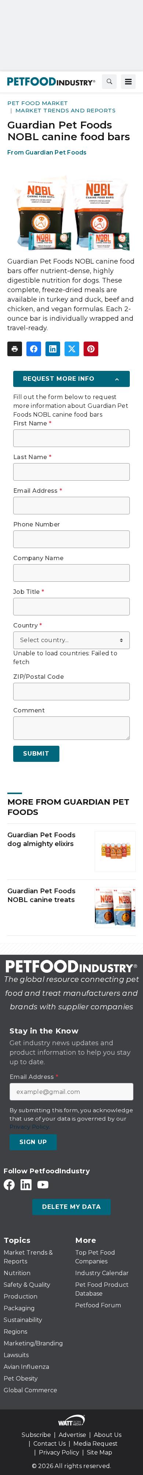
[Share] (33, 349)
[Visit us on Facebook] (9, 1184)
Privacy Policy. (30, 1126)
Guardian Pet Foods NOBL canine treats (41, 895)
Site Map (99, 1452)
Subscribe (36, 1434)
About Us (107, 1434)
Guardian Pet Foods (56, 152)
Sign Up (33, 1142)
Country (27, 626)
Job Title (28, 592)
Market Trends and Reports (65, 110)
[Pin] (91, 349)
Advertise (72, 1434)
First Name (32, 424)
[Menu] (128, 81)
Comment (29, 711)
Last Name (32, 457)
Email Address (37, 491)
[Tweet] (72, 349)
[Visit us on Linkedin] (26, 1184)
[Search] (109, 81)
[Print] (14, 349)
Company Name (38, 558)
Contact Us (49, 1443)
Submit (36, 753)
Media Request (95, 1443)
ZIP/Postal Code (38, 677)
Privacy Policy (59, 1452)
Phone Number (36, 525)
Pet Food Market (37, 103)
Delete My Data (71, 1206)
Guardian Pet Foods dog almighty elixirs (41, 839)
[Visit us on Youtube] (42, 1184)
